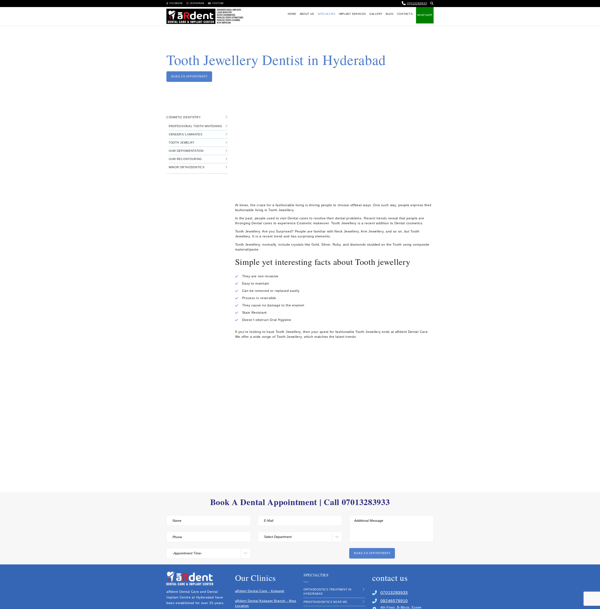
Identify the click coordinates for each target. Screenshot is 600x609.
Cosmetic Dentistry (183, 117)
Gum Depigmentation (186, 150)
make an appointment (189, 76)
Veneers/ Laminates (185, 134)
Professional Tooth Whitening (195, 126)
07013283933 (417, 3)
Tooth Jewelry (182, 142)
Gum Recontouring (185, 159)
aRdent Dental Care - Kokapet (260, 591)
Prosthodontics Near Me (325, 602)
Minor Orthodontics (187, 167)
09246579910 (394, 600)
